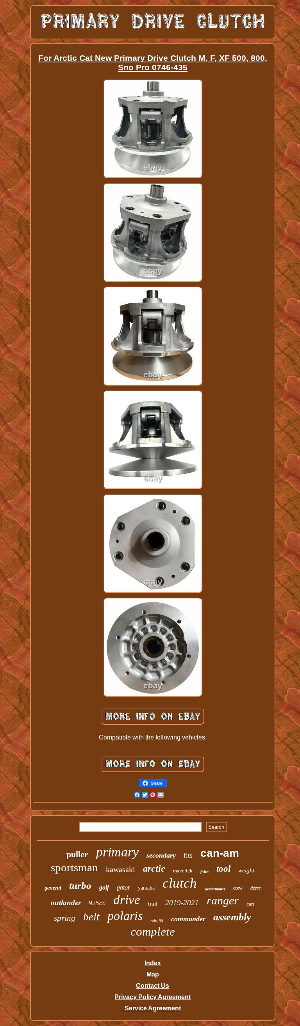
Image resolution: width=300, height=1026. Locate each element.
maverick (183, 871)
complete (152, 931)
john (204, 871)
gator (123, 887)
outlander (66, 903)
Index (153, 963)
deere (255, 888)
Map (152, 974)
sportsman (74, 867)
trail (152, 903)
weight (246, 870)
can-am (219, 853)
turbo (80, 885)
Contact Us (152, 985)
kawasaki (120, 869)
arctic (154, 868)
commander (188, 919)
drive (126, 900)
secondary (161, 855)
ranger (223, 900)
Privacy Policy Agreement (152, 997)
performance (215, 889)
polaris (125, 916)
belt (91, 917)
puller (77, 854)
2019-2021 (182, 903)
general (53, 888)
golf (104, 887)
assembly (232, 917)
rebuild (156, 920)
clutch (179, 883)
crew (238, 888)
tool (223, 869)
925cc (97, 903)
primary (117, 852)
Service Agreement (153, 1008)
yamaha (146, 888)
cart (250, 904)
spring (64, 918)
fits (188, 855)
